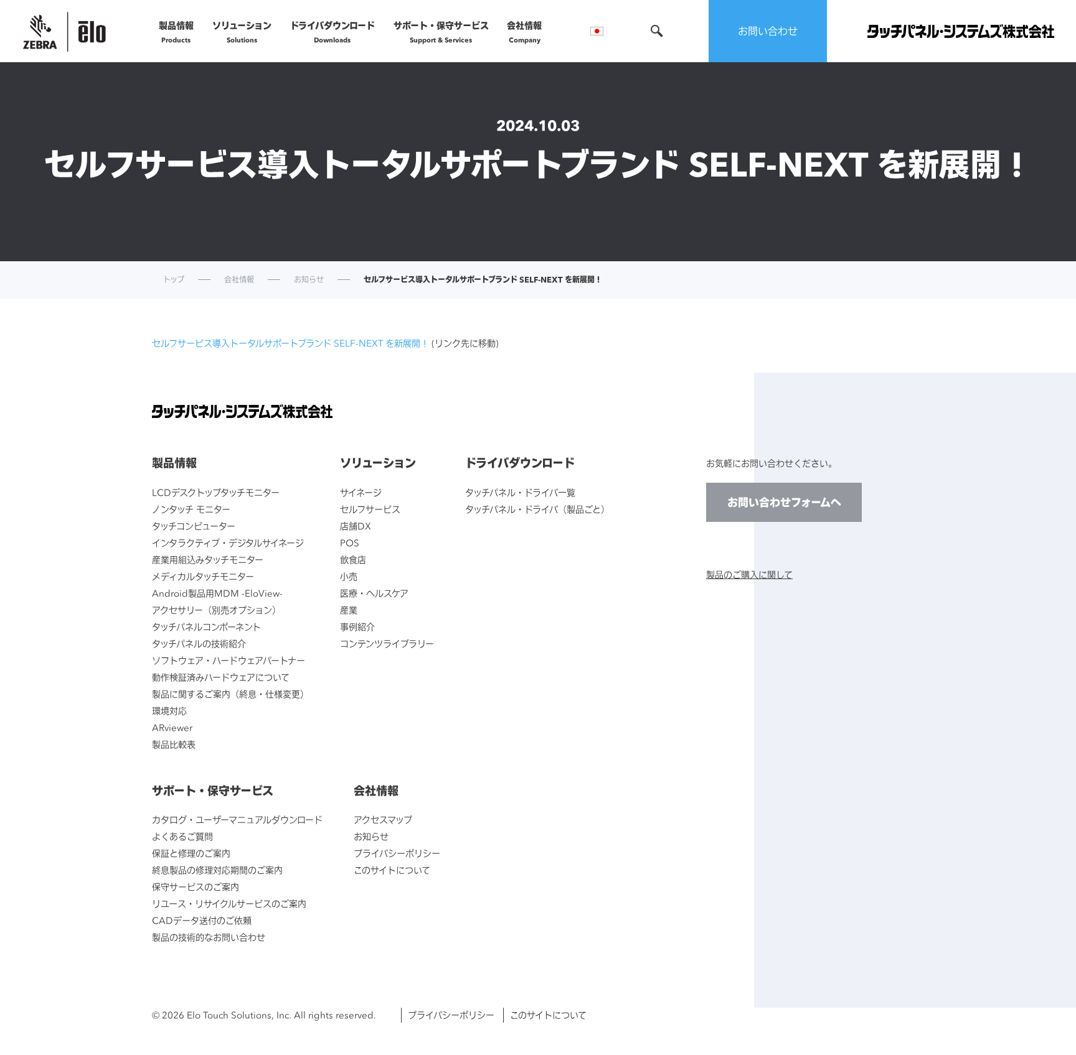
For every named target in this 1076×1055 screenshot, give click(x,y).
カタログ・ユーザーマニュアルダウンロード (237, 819)
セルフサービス (370, 509)
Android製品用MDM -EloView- (217, 593)
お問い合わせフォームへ (784, 502)
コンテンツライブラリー (387, 643)
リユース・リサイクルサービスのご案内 (229, 903)
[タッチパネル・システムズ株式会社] (960, 31)
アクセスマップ (383, 819)
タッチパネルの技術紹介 (199, 643)
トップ (173, 280)
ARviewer (172, 727)
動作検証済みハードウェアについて (221, 677)
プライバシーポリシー (397, 853)
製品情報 (176, 31)
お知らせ (309, 280)
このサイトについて (392, 870)
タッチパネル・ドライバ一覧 (520, 492)
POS (349, 543)
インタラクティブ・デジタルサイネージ (228, 543)
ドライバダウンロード (332, 31)
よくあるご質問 (182, 836)
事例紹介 (357, 627)
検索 (656, 31)
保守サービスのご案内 (195, 887)
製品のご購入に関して (749, 574)
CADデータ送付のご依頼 (202, 920)
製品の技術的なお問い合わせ (208, 937)
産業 (348, 610)
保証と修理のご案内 (191, 853)
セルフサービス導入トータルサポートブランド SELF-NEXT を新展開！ (290, 343)
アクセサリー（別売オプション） (216, 610)
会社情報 (524, 31)
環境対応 (169, 711)
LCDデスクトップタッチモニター (216, 492)
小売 (348, 576)
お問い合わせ (768, 31)
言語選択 (596, 31)
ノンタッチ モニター (191, 509)
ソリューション (241, 31)
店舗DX (355, 526)
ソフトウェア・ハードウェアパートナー (228, 660)
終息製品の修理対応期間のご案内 (217, 870)
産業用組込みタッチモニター (207, 559)
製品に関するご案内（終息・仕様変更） (230, 694)
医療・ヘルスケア (374, 593)
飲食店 (353, 559)
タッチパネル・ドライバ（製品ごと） (537, 509)
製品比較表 (174, 744)
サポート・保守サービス (441, 31)
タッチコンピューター (193, 526)
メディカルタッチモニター (203, 576)
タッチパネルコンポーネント (206, 627)
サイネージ (361, 492)
